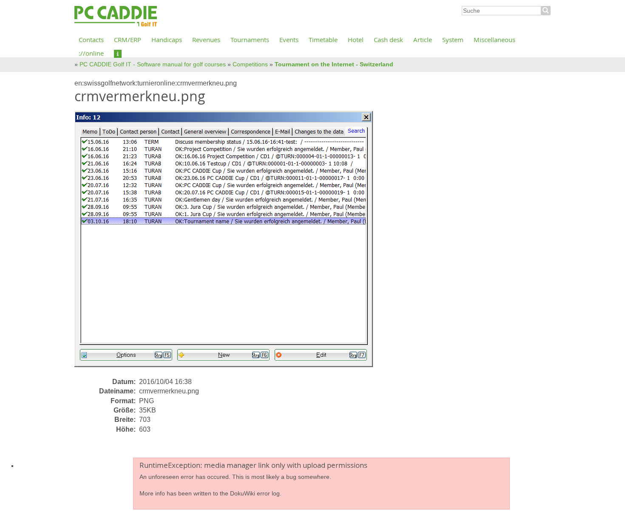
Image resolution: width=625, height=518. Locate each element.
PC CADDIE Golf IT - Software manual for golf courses (153, 64)
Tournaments (249, 39)
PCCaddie (115, 16)
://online (91, 53)
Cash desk (388, 39)
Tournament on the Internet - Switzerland (334, 64)
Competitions (250, 64)
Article (422, 39)
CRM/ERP (127, 39)
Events (288, 39)
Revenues (206, 39)
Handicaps (166, 39)
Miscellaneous (494, 39)
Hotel (356, 39)
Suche (546, 10)
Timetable (323, 39)
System (452, 39)
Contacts (91, 39)
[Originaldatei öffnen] (229, 243)
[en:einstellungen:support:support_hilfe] (118, 53)
